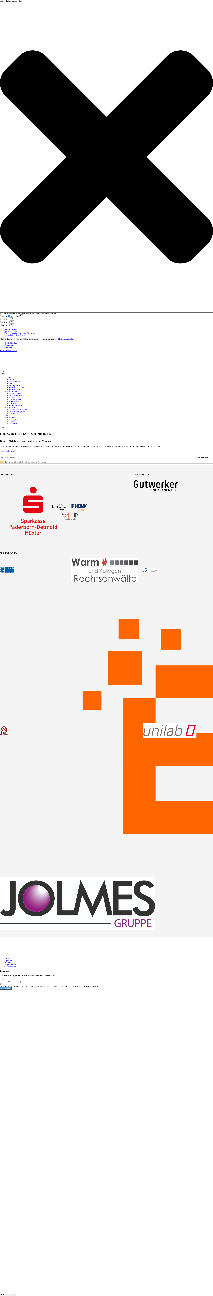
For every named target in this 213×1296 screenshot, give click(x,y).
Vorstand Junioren (15, 400)
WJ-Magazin (13, 419)
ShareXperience (14, 386)
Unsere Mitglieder (15, 396)
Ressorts (12, 398)
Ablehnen (19, 339)
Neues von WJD (15, 390)
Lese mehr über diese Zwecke (14, 335)
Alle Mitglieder (8, 451)
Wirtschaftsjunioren (11, 392)
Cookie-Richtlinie (10, 343)
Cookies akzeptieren (7, 339)
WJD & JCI (13, 404)
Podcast (11, 384)
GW (106, 1291)
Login (2, 371)
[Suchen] (25, 455)
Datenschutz (8, 345)
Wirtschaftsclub (9, 408)
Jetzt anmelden (6, 988)
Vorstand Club (14, 414)
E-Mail (2, 980)
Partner (6, 416)
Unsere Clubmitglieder (17, 412)
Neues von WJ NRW (16, 388)
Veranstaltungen (14, 382)
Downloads (13, 423)
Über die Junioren (15, 394)
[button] (106, 157)
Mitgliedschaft (14, 402)
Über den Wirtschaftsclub (18, 410)
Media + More (9, 417)
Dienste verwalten (10, 331)
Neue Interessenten (15, 406)
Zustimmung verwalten (8, 1295)
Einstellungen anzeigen (31, 339)
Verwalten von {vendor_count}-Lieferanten (19, 333)
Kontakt (7, 959)
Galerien (12, 421)
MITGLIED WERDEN (8, 351)
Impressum (8, 347)
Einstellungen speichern (49, 339)
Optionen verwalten (11, 329)
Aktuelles (7, 378)
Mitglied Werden (10, 965)
